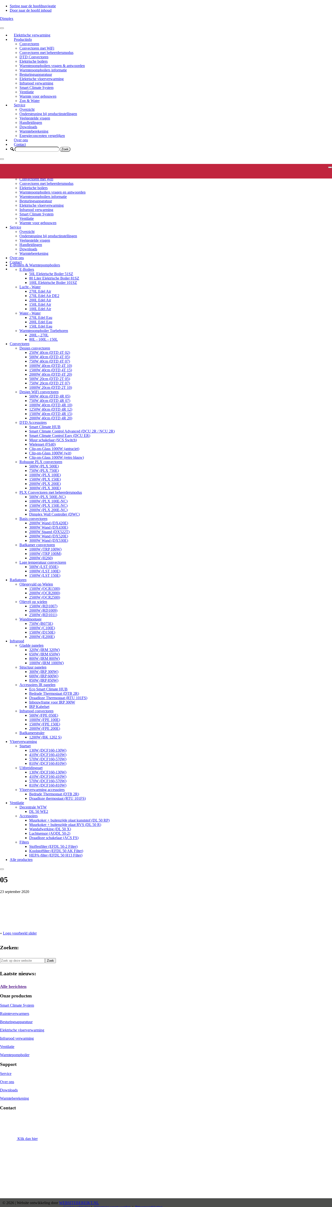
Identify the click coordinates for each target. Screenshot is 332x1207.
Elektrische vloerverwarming (41, 79)
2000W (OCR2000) (44, 593)
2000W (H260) (41, 558)
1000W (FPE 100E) (44, 720)
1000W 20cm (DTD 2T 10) (50, 387)
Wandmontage (30, 619)
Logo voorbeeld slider (20, 933)
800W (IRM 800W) (44, 658)
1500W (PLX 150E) (45, 479)
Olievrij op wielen (33, 602)
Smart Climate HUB (45, 427)
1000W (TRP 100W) (45, 549)
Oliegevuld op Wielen (36, 584)
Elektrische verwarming (32, 35)
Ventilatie (26, 92)
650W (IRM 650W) (44, 654)
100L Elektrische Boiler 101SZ (53, 282)
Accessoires (28, 816)
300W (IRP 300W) (43, 672)
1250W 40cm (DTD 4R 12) (50, 409)
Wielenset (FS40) (42, 444)
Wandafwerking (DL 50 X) (50, 829)
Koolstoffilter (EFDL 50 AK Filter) (56, 851)
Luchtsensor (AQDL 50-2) (49, 833)
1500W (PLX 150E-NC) (48, 505)
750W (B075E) (41, 623)
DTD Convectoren (33, 57)
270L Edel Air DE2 (44, 296)
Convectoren (29, 44)
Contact (20, 144)
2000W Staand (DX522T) (49, 532)
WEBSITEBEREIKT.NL (79, 1203)
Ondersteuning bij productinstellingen (48, 114)
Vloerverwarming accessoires (42, 790)
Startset (25, 746)
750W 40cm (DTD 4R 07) (49, 401)
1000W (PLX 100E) (45, 475)
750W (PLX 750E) (44, 470)
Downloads (28, 127)
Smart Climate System (36, 87)
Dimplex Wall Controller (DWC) (54, 514)
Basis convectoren (33, 519)
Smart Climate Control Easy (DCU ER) (59, 436)
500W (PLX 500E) (44, 466)
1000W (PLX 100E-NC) (48, 501)
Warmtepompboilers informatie (43, 70)
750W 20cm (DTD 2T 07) (49, 383)
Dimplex (6, 19)
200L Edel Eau (40, 322)
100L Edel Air (40, 309)
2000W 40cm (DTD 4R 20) (50, 418)
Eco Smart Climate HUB (48, 689)
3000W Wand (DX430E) (48, 527)
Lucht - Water (30, 287)
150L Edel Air (40, 304)
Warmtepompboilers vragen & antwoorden (52, 66)
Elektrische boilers (33, 61)
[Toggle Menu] (2, 28)
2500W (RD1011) (43, 615)
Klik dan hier (27, 1139)
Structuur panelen (32, 667)
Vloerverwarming (23, 742)
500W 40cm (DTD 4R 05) (49, 396)
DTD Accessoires (33, 422)
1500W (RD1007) (43, 606)
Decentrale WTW (33, 807)
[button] (12, 149)
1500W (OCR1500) (44, 588)
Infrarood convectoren (36, 711)
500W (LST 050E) (43, 567)
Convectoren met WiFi (36, 48)
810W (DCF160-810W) (47, 763)
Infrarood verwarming (36, 83)
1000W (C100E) (42, 628)
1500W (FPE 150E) (44, 724)
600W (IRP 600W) (43, 676)
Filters (24, 842)
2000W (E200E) (42, 637)
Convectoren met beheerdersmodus (46, 53)
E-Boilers (26, 269)
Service (19, 105)
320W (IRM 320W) (44, 650)
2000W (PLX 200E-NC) (48, 510)
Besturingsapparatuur (35, 74)
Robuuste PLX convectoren (40, 462)
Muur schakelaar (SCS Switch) (53, 440)
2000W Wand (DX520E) (48, 536)
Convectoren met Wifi (36, 179)
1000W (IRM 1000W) (46, 663)
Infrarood (17, 641)
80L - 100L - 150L (43, 339)
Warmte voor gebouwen (37, 96)
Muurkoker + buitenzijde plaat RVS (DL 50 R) (65, 825)
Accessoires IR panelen (37, 685)
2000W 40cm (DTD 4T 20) (50, 374)
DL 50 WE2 (38, 811)
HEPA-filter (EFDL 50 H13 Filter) (55, 855)
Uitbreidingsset (31, 768)
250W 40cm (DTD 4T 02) (49, 352)
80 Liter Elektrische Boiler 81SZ (54, 278)
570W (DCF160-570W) (47, 759)
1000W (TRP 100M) (45, 554)
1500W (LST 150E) (44, 575)
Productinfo (23, 39)
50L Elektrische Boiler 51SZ (51, 274)
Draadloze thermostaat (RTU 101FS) (57, 798)
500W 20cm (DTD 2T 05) (49, 379)
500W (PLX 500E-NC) (47, 497)
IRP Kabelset (39, 707)
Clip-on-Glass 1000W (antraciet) (54, 449)
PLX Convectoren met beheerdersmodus (50, 492)
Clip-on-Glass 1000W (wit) (50, 453)
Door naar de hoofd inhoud (31, 10)
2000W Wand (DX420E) (48, 523)
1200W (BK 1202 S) (45, 737)
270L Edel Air (40, 291)
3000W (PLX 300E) (45, 488)
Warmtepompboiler (14, 1055)
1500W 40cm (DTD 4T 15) (50, 370)
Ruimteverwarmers (14, 1014)
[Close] (2, 159)
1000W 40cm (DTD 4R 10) (50, 405)
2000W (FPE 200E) (44, 728)
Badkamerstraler (31, 733)
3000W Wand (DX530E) (48, 540)
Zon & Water (29, 101)
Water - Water (30, 313)
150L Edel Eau (40, 326)
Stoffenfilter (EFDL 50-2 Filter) (53, 846)
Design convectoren (34, 348)
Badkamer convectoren (37, 545)
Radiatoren (18, 580)
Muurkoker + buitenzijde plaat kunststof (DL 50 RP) (69, 820)
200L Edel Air (40, 300)
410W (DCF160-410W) (47, 755)
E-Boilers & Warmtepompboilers (35, 265)
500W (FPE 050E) (43, 715)
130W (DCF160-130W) (47, 750)
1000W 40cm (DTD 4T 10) (50, 366)
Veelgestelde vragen (34, 118)
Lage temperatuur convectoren (42, 562)
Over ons (21, 140)
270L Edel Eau (40, 317)
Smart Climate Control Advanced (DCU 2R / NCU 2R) (72, 431)
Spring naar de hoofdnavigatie (33, 6)
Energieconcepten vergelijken (42, 136)
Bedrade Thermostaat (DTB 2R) (54, 693)
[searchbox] (37, 149)
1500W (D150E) (42, 632)
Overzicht (27, 109)
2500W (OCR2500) (44, 597)
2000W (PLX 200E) (45, 484)
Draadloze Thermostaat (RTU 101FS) (58, 698)
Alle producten (21, 860)
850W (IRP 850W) (43, 680)
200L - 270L (39, 335)
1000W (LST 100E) (44, 571)
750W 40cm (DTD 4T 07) (49, 361)
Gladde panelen (31, 645)
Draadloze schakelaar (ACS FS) (54, 838)
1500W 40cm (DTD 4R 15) (50, 414)
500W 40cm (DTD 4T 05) (49, 357)
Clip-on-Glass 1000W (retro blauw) (56, 457)
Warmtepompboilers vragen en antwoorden (52, 192)
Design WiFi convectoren (39, 392)
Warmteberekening (33, 131)
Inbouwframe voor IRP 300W (52, 702)
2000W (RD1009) (43, 610)
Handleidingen (30, 122)
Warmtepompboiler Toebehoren (43, 331)
